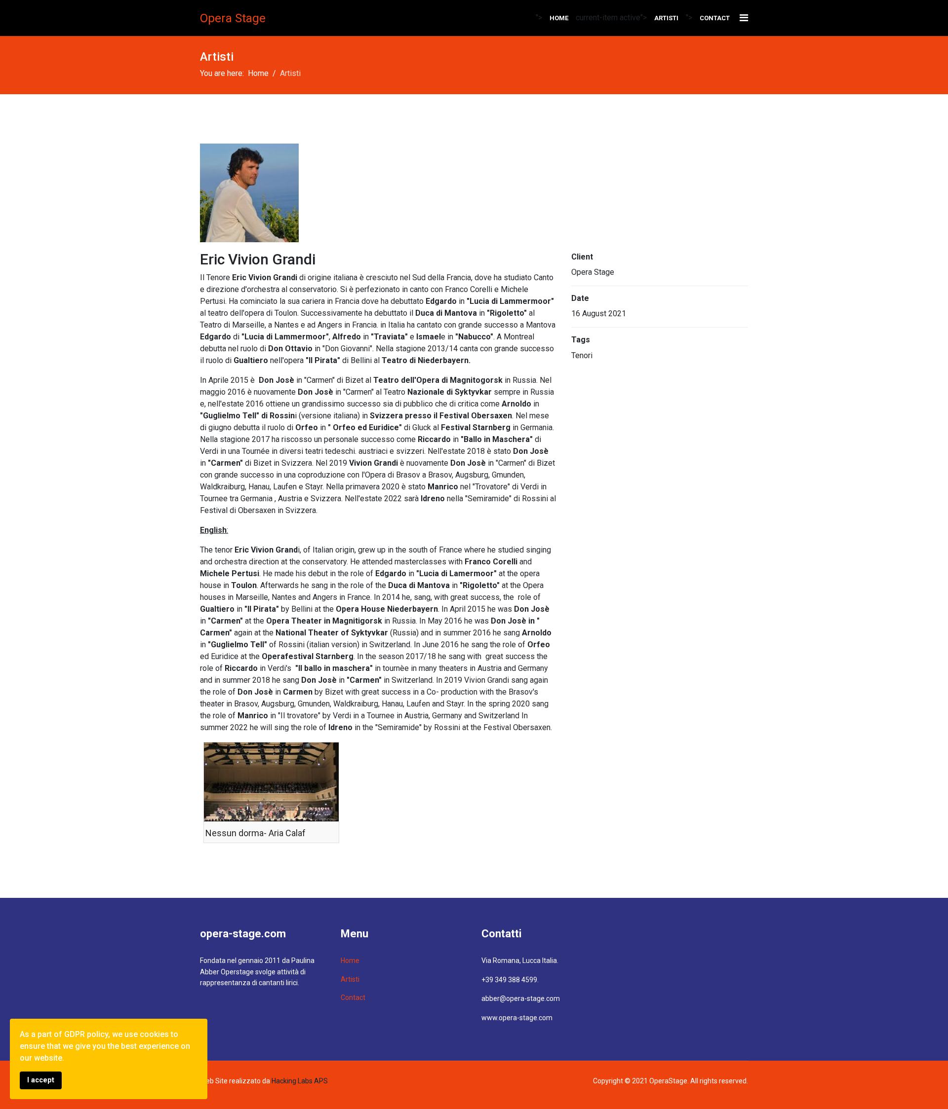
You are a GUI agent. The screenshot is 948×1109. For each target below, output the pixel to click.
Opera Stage (233, 18)
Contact (715, 18)
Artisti (666, 18)
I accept (40, 1080)
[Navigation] (744, 18)
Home (559, 18)
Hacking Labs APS (300, 1081)
